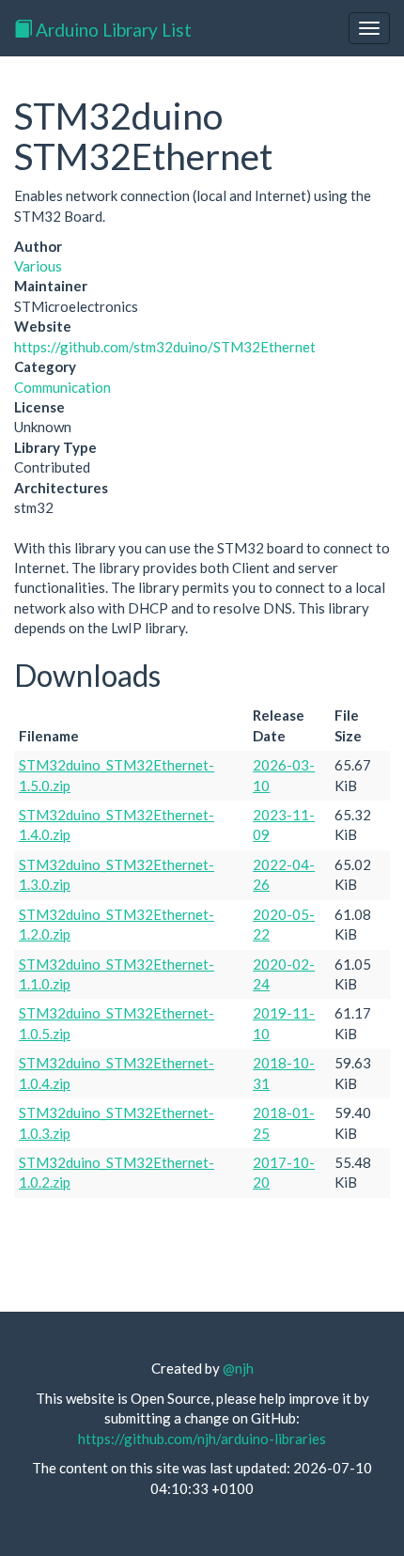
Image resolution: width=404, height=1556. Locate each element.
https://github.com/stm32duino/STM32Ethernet (165, 346)
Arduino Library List (112, 29)
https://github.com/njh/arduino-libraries (202, 1438)
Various (38, 265)
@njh (238, 1368)
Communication (62, 387)
